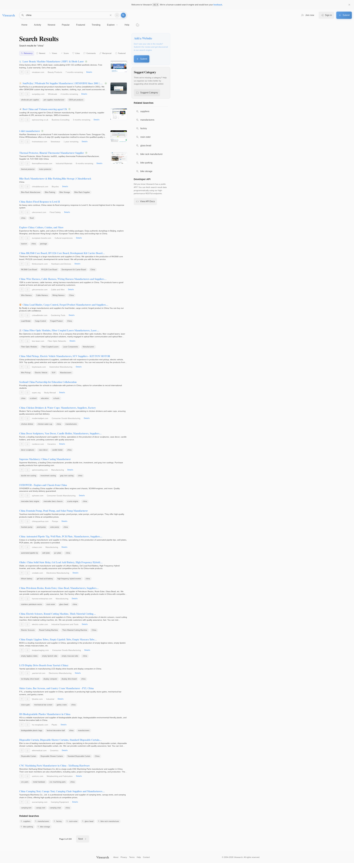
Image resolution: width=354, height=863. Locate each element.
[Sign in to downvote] (27, 72)
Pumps (55, 521)
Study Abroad (50, 392)
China (92, 270)
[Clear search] (110, 15)
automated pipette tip (29, 553)
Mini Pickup (25, 373)
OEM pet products (76, 100)
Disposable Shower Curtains (52, 756)
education (45, 398)
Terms (132, 857)
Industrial (50, 699)
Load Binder (26, 321)
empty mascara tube (70, 656)
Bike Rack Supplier (82, 192)
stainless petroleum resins (31, 604)
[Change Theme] (137, 24)
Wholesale (52, 94)
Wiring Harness (58, 295)
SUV (53, 373)
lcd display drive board (30, 679)
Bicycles (55, 186)
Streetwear (55, 141)
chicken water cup (45, 424)
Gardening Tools (58, 315)
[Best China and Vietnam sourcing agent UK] (118, 114)
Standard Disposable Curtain (78, 756)
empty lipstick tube (49, 656)
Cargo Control (40, 321)
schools (56, 398)
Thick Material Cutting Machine (74, 630)
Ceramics (51, 444)
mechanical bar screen (43, 705)
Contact (146, 857)
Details (89, 72)
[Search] (123, 15)
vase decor (43, 450)
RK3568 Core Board (29, 270)
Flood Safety (55, 212)
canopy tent (40, 808)
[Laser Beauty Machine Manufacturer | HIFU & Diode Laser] (118, 66)
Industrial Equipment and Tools (64, 624)
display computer (50, 679)
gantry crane (62, 705)
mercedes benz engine (30, 501)
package (43, 244)
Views (54, 53)
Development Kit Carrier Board (74, 270)
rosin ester (50, 604)
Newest (42, 53)
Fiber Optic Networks (57, 341)
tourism (24, 244)
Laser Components (70, 347)
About (115, 857)
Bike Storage (64, 192)
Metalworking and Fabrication (60, 776)
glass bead (63, 604)
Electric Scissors (28, 630)
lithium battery (26, 579)
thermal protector (28, 169)
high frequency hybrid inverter (69, 579)
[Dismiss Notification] (349, 4)
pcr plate (57, 553)
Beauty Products (55, 72)
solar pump (54, 527)
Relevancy (28, 53)
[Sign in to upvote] (21, 72)
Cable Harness (42, 295)
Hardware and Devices (61, 264)
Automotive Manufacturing (60, 367)
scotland (33, 398)
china (23, 218)
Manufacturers (88, 347)
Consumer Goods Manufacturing (66, 418)
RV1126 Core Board (49, 270)
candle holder (57, 450)
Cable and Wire (58, 289)
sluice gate (25, 705)
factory (59, 821)
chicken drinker (27, 424)
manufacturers (71, 424)
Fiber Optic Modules (29, 347)
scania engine (72, 501)
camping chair (55, 808)
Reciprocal (106, 53)
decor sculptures (27, 450)
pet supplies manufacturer (54, 100)
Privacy (124, 857)
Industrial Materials (64, 163)
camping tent (26, 808)
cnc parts (24, 782)
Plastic (54, 725)
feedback (217, 4)
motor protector (45, 169)
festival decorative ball (56, 730)
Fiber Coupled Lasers (50, 347)
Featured (122, 53)
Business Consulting (60, 120)
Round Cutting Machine (48, 630)
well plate (46, 553)
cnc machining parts (58, 782)
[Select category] (116, 15)
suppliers (26, 821)
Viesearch (8, 15)
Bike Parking (50, 192)
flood (32, 218)
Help (139, 857)
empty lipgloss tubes (29, 656)
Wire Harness (26, 295)
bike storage (45, 827)
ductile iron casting (28, 476)
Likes (77, 53)
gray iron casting (66, 476)
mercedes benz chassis (53, 501)
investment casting (48, 476)
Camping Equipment (60, 802)
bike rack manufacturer (110, 821)
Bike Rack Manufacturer (30, 192)
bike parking (28, 827)
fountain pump (26, 527)
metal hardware (39, 782)
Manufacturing (57, 470)
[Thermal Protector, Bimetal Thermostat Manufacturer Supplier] (118, 158)
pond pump (41, 527)
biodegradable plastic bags (31, 730)
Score (66, 53)
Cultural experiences (64, 238)
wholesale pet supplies (30, 100)
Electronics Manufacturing (57, 573)
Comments (91, 53)
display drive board (69, 679)
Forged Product (56, 321)
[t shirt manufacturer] (118, 136)
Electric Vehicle (41, 373)
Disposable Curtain (28, 756)
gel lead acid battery (45, 579)
